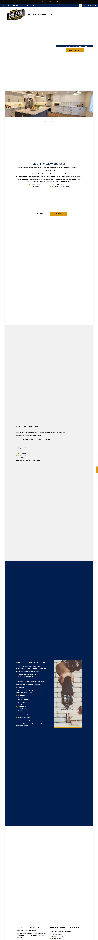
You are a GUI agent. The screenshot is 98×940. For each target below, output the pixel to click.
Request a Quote (74, 50)
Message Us (58, 213)
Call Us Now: (90, 5)
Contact (34, 5)
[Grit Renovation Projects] (15, 15)
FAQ (22, 5)
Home (2, 5)
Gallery (27, 5)
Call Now (40, 213)
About (8, 5)
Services (15, 5)
